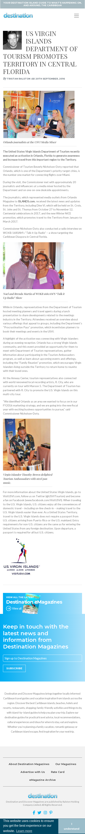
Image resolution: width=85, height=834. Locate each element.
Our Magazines (65, 764)
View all (17, 608)
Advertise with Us (33, 772)
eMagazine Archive (42, 779)
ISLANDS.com (26, 201)
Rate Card (57, 772)
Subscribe (14, 668)
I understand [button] (71, 826)
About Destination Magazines (29, 764)
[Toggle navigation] (76, 16)
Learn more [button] (24, 831)
